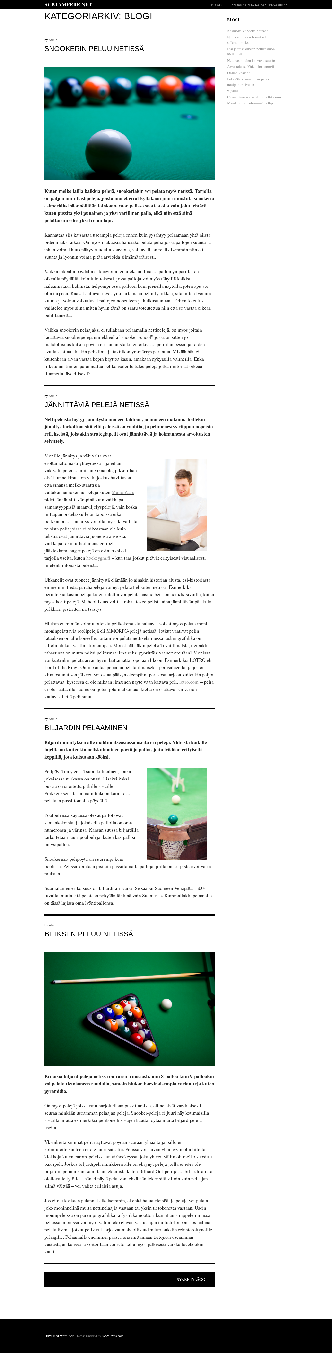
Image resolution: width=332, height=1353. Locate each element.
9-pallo (232, 90)
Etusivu (218, 5)
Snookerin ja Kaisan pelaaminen (260, 5)
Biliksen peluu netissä (88, 934)
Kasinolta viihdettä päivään (248, 30)
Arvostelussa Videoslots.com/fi (250, 66)
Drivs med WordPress (59, 1336)
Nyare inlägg (193, 1279)
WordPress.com (112, 1336)
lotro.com (189, 682)
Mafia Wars (123, 492)
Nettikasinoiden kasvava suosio (251, 60)
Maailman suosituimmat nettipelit (252, 102)
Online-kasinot (238, 72)
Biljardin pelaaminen (85, 728)
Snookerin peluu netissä (94, 49)
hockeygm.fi (98, 558)
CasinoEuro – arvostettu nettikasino (254, 96)
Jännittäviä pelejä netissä (96, 405)
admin (53, 39)
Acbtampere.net (68, 4)
